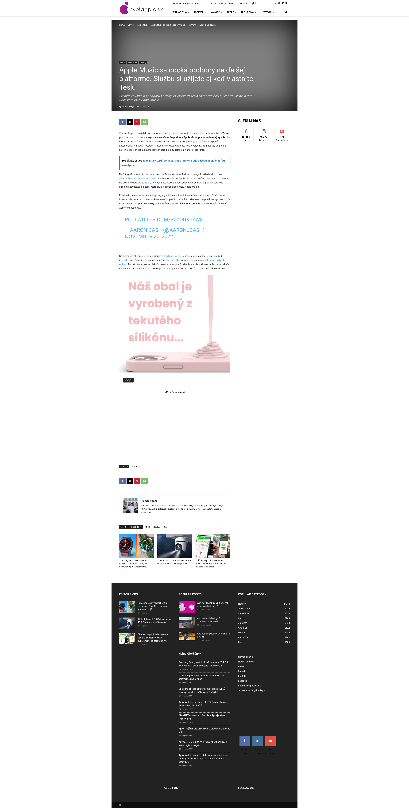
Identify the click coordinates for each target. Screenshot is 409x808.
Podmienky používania (249, 685)
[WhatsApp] (144, 122)
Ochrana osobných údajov (251, 690)
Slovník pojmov (246, 661)
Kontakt (242, 675)
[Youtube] (286, 3)
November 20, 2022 (149, 236)
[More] (152, 122)
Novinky (143, 63)
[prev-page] (121, 573)
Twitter (134, 466)
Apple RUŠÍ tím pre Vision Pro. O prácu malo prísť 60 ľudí (204, 730)
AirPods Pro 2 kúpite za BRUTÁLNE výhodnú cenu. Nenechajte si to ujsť (204, 744)
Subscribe (282, 129)
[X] (279, 3)
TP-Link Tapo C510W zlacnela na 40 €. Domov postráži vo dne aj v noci (201, 677)
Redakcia (242, 680)
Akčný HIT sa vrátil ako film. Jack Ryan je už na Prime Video (202, 717)
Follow (264, 129)
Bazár (241, 666)
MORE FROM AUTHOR (156, 527)
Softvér (131, 25)
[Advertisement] (174, 427)
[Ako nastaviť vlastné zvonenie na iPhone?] (187, 636)
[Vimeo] (283, 3)
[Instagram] (275, 3)
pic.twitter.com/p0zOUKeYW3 (164, 219)
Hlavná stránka (245, 656)
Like (246, 129)
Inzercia (242, 671)
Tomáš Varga (128, 106)
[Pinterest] (137, 122)
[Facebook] (272, 3)
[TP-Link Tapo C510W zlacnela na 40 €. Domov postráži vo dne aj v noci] (174, 546)
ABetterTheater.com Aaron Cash (137, 178)
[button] (286, 12)
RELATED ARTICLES (131, 527)
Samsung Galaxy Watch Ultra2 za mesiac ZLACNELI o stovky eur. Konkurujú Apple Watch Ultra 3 (134, 563)
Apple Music (142, 25)
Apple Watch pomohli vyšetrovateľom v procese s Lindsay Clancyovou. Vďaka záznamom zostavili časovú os (203, 758)
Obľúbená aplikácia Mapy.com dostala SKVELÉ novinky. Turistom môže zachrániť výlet (211, 563)
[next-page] (126, 573)
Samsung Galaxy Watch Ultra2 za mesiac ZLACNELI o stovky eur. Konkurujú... (153, 606)
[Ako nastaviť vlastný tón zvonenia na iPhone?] (187, 622)
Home (122, 25)
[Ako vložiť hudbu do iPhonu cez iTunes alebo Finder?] (187, 607)
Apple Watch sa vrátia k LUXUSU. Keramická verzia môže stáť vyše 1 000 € (204, 704)
